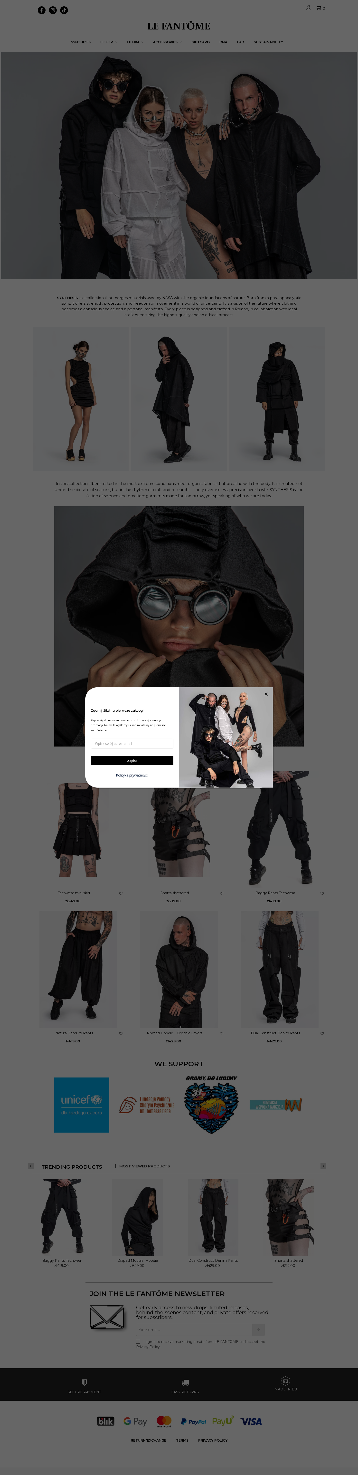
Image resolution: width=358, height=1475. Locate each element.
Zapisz (132, 760)
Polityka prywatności (132, 775)
